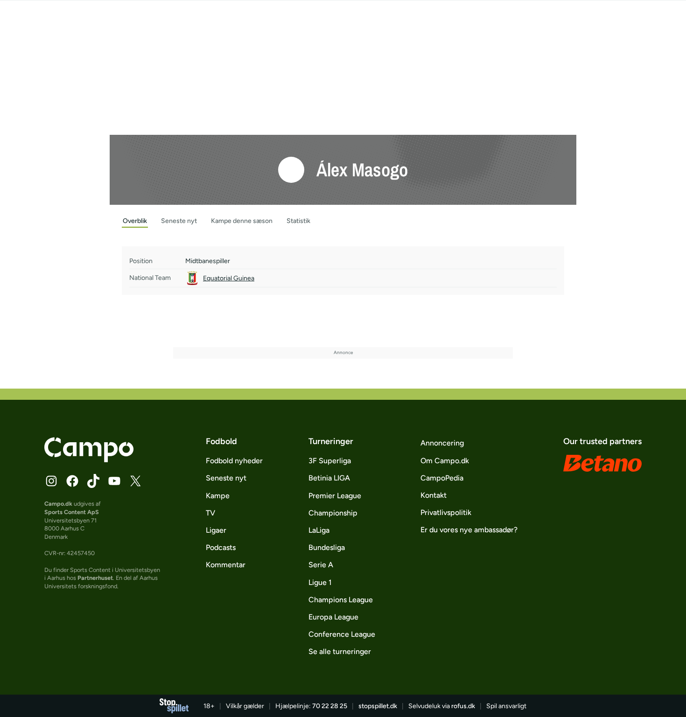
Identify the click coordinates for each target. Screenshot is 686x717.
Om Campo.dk (444, 460)
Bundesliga (326, 547)
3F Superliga (329, 460)
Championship (332, 512)
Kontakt (433, 495)
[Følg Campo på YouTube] (114, 481)
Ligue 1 (320, 582)
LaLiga (318, 530)
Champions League (340, 599)
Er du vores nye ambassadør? (469, 529)
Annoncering (442, 443)
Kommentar (225, 564)
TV (210, 512)
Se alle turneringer (339, 651)
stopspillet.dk (377, 706)
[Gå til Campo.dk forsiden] (88, 459)
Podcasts (221, 547)
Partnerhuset (95, 577)
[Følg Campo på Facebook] (72, 481)
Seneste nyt (226, 477)
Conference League (341, 634)
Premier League (334, 495)
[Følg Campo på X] (135, 481)
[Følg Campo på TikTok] (93, 481)
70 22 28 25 (329, 706)
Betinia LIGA (329, 477)
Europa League (333, 617)
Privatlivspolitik (445, 512)
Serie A (320, 564)
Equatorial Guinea (228, 278)
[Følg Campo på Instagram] (51, 481)
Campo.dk (58, 503)
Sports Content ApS (71, 511)
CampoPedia (441, 477)
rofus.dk (463, 706)
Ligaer (216, 530)
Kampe (218, 495)
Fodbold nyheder (234, 460)
